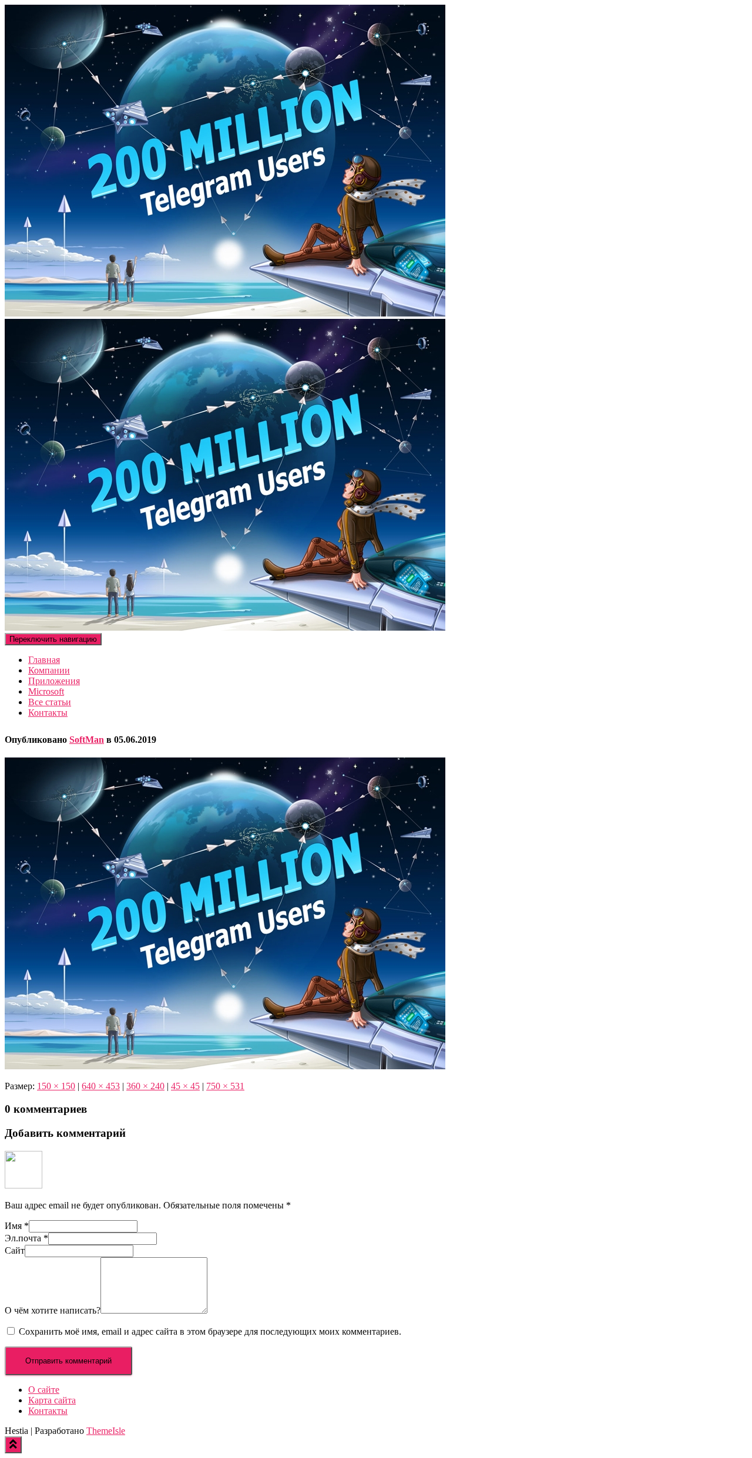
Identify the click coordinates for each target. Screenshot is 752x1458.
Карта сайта (52, 1400)
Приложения (54, 681)
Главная (44, 660)
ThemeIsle (105, 1431)
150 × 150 (56, 1086)
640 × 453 (101, 1086)
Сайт (15, 1250)
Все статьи (49, 702)
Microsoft (46, 691)
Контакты (48, 713)
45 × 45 (185, 1086)
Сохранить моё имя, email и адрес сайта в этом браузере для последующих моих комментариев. (210, 1331)
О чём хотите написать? (52, 1310)
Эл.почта (26, 1238)
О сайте (43, 1390)
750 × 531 (225, 1086)
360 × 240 (145, 1086)
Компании (49, 670)
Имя (17, 1226)
